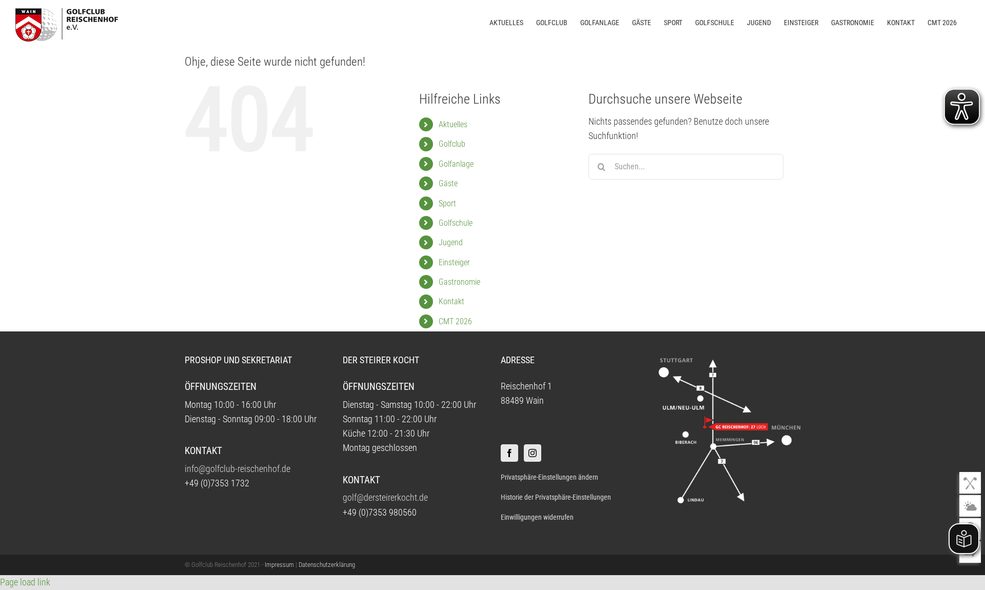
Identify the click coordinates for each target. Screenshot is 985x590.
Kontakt (451, 301)
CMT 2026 (455, 321)
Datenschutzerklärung (327, 564)
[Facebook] (509, 453)
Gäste (448, 183)
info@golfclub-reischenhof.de (237, 469)
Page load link (25, 582)
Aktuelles (453, 124)
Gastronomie (459, 282)
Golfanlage (456, 164)
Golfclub (452, 144)
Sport (447, 203)
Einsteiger (454, 262)
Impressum (279, 564)
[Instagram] (532, 453)
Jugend (451, 242)
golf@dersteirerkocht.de (385, 498)
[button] (571, 477)
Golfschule (455, 223)
